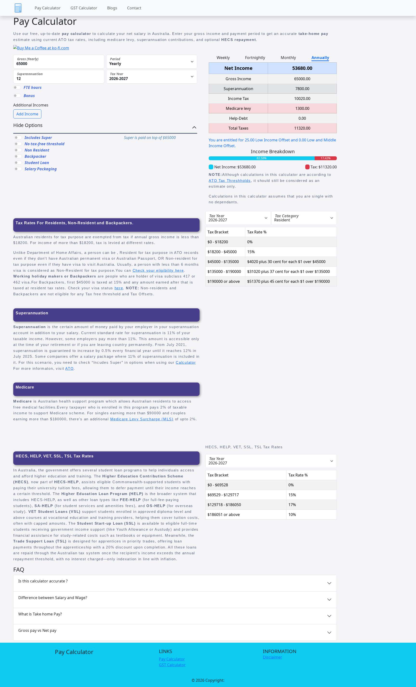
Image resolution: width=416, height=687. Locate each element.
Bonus (29, 95)
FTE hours (33, 87)
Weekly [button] (223, 57)
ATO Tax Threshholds (230, 180)
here (119, 288)
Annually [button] (320, 57)
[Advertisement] (247, 325)
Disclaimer (272, 657)
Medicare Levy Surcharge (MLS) (142, 419)
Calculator (186, 362)
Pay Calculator (48, 8)
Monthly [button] (288, 57)
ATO (69, 368)
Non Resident (37, 150)
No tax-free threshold (45, 143)
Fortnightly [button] (255, 57)
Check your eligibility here (158, 270)
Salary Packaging (41, 169)
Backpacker (35, 156)
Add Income (27, 114)
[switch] (18, 137)
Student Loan (37, 162)
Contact (134, 8)
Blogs (112, 8)
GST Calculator (84, 8)
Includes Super (38, 137)
